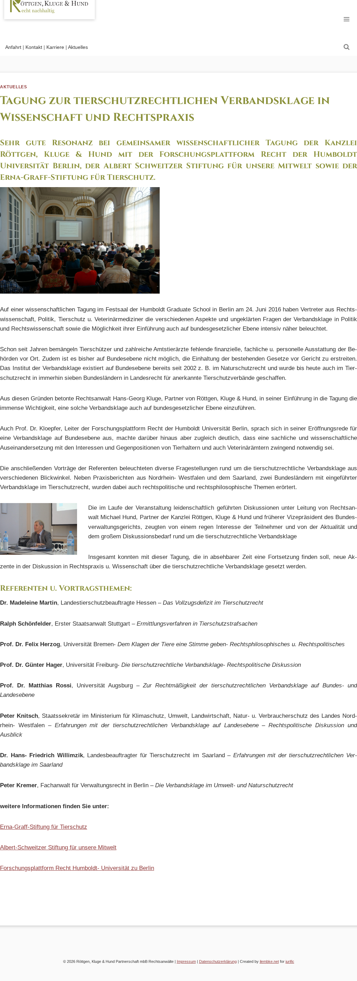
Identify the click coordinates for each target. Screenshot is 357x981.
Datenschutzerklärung (218, 961)
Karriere (55, 47)
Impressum (186, 961)
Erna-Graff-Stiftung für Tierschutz (43, 827)
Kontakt (33, 47)
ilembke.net (269, 961)
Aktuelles (78, 47)
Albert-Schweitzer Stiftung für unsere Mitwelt (58, 847)
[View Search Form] (346, 47)
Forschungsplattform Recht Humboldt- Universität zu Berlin (77, 868)
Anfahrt (13, 47)
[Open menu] (346, 19)
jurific (290, 961)
